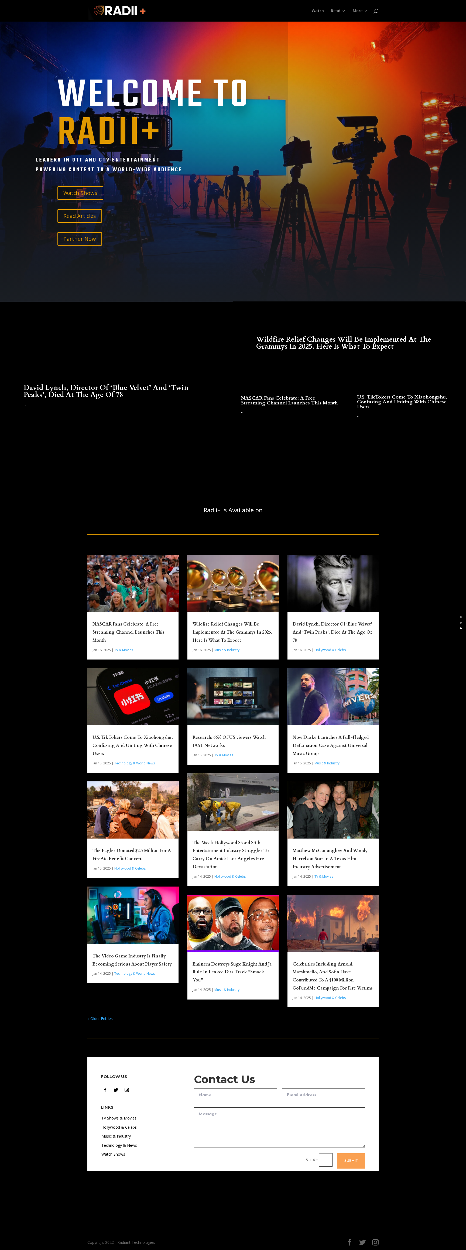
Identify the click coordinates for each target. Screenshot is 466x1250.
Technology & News (119, 1145)
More (357, 11)
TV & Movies (123, 650)
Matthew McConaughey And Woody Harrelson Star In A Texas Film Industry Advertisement (330, 859)
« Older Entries (100, 1018)
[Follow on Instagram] (126, 1090)
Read (335, 11)
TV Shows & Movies (118, 1118)
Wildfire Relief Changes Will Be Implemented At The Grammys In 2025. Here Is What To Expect (343, 343)
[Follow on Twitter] (116, 1090)
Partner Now (79, 238)
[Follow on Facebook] (105, 1090)
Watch (318, 11)
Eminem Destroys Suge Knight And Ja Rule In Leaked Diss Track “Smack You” (232, 972)
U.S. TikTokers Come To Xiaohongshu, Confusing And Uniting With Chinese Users (402, 402)
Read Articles (79, 215)
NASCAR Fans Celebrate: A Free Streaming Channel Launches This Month (289, 400)
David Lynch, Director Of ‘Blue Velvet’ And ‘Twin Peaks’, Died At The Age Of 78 (106, 391)
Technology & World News (134, 763)
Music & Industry (226, 650)
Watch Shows (80, 193)
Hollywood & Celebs (130, 868)
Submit (351, 1161)
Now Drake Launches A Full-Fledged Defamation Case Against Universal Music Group (331, 745)
